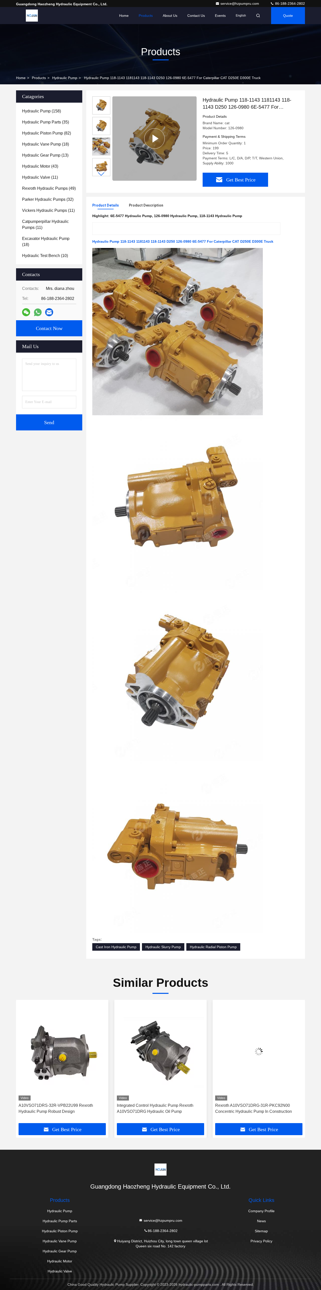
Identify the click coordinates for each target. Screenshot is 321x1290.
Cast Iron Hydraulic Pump (116, 947)
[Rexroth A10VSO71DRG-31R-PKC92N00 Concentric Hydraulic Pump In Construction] (160, 1051)
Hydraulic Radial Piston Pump (213, 947)
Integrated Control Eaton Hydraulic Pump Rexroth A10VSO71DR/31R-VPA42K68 (251, 1108)
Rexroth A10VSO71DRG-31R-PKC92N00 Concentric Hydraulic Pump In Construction (155, 1108)
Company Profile (261, 1211)
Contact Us (196, 16)
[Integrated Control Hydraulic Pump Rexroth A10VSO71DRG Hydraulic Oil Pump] (62, 1051)
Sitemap (261, 1231)
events (220, 16)
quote (288, 16)
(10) (45, 255)
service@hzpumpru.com (240, 4)
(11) (40, 177)
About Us (170, 16)
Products (146, 16)
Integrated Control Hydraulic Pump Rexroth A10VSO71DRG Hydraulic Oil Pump (57, 1108)
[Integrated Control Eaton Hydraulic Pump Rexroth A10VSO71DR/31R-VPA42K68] (258, 1051)
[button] (101, 174)
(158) (41, 111)
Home (124, 16)
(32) (47, 199)
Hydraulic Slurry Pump (163, 947)
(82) (46, 133)
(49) (49, 188)
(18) (45, 144)
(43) (40, 166)
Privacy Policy (261, 1241)
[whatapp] (38, 312)
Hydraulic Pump (64, 78)
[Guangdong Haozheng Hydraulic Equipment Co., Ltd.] (32, 16)
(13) (45, 155)
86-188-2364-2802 (289, 4)
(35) (45, 122)
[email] (49, 312)
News (261, 1221)
